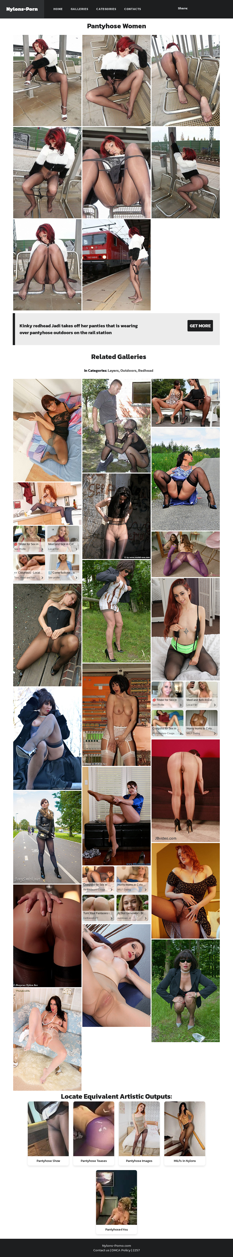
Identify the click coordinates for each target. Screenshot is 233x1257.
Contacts (132, 9)
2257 (136, 1250)
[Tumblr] (215, 8)
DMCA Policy (121, 1250)
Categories (106, 9)
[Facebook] (198, 8)
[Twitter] (223, 8)
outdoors (128, 370)
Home (58, 9)
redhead (145, 370)
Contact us (101, 1250)
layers (113, 370)
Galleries (80, 9)
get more (200, 325)
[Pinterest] (207, 8)
